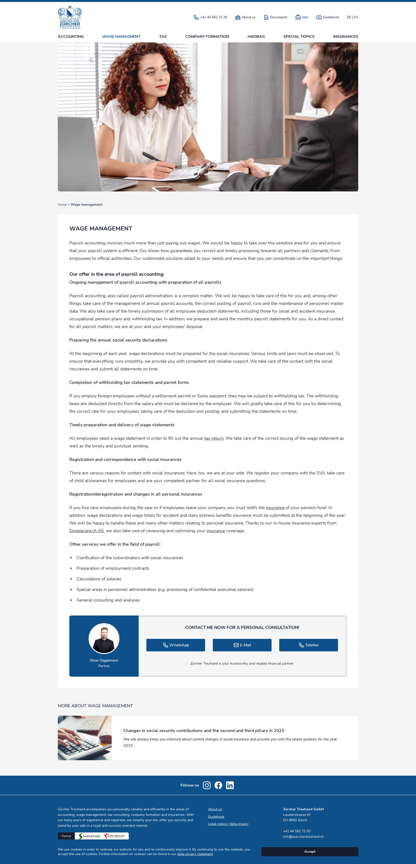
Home (62, 204)
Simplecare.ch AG (86, 531)
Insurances (345, 36)
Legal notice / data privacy (228, 824)
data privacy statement (195, 854)
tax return (214, 438)
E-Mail (245, 645)
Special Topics (299, 36)
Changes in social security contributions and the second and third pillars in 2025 (203, 730)
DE (349, 17)
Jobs (305, 17)
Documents (278, 17)
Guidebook (331, 17)
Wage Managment (121, 36)
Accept (309, 851)
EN (356, 17)
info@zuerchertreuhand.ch (303, 836)
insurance (275, 508)
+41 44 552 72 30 (213, 17)
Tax (163, 36)
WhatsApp (179, 645)
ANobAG (256, 36)
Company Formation (207, 36)
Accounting (71, 36)
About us (249, 17)
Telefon (312, 645)
